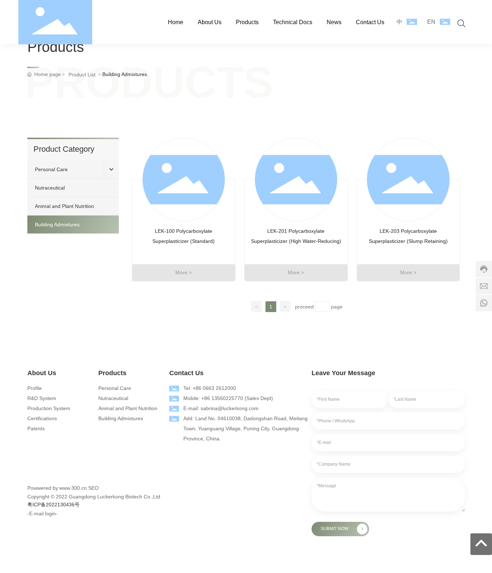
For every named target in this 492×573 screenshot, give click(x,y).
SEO (93, 488)
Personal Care (114, 388)
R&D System (41, 398)
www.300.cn (73, 488)
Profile (34, 388)
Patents (36, 428)
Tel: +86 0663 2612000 (209, 388)
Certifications (42, 418)
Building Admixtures (120, 418)
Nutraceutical (113, 398)
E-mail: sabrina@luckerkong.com (221, 408)
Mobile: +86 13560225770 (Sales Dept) (228, 398)
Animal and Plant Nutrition (127, 408)
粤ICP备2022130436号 (53, 504)
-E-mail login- (42, 513)
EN (431, 22)
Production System (48, 408)
